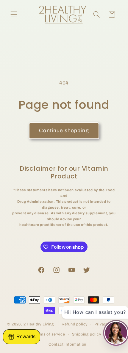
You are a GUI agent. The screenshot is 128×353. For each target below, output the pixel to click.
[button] (13, 14)
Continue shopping (64, 130)
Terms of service (49, 334)
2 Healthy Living (39, 324)
